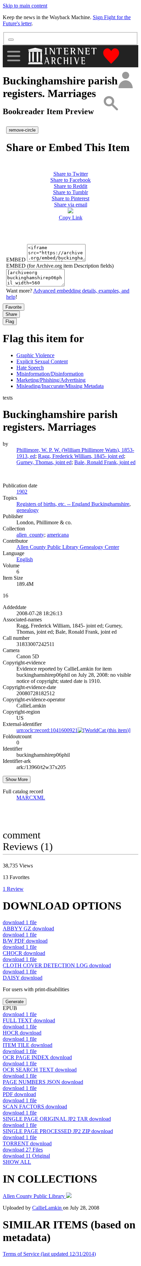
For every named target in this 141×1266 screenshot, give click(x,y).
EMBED (16, 259)
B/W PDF (25, 941)
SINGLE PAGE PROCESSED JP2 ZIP (58, 1131)
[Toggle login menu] (125, 80)
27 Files (23, 1150)
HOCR (22, 1033)
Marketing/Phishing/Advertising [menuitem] (51, 380)
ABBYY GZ (28, 928)
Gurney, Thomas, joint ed (44, 462)
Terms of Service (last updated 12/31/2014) (49, 1254)
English (24, 559)
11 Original (26, 1156)
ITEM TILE (27, 1045)
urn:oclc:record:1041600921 (47, 730)
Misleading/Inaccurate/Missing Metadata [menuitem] (60, 386)
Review (13, 889)
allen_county (30, 535)
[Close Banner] (11, 40)
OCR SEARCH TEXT (40, 1070)
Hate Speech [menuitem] (30, 368)
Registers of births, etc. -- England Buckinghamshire (72, 504)
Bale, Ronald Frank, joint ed (105, 462)
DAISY (22, 978)
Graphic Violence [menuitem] (35, 355)
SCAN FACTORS (35, 1106)
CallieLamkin (47, 1208)
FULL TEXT (29, 1020)
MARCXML (30, 797)
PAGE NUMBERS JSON (43, 1082)
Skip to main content (25, 6)
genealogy (27, 510)
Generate (14, 1001)
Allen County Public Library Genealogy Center (67, 547)
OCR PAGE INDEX (37, 1057)
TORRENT (27, 1143)
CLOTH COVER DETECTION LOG (57, 965)
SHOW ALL (17, 1162)
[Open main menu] (14, 56)
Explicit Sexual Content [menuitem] (42, 361)
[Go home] (63, 56)
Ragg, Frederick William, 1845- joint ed (81, 456)
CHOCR (24, 953)
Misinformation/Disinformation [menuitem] (50, 374)
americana (58, 535)
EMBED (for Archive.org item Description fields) (60, 266)
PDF (19, 1094)
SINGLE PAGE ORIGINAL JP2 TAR (57, 1119)
